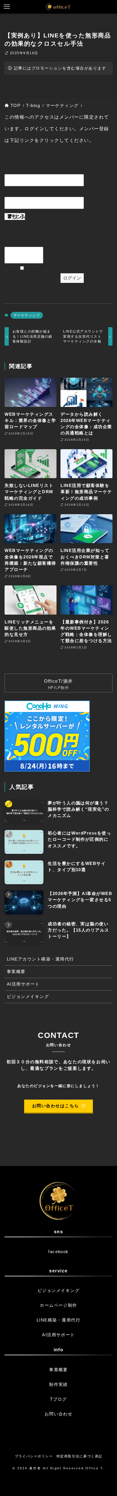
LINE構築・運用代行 (58, 1320)
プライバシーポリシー (34, 1456)
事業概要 (16, 971)
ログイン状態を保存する (53, 268)
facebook (58, 1251)
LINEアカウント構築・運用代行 (40, 959)
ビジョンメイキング (28, 996)
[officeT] (58, 7)
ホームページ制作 (58, 1305)
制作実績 (58, 1384)
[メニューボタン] (7, 7)
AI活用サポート (23, 984)
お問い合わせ (59, 1414)
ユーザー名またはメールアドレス (42, 170)
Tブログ (58, 1399)
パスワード (17, 193)
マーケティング (26, 315)
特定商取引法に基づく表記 (80, 1456)
